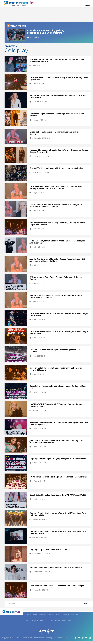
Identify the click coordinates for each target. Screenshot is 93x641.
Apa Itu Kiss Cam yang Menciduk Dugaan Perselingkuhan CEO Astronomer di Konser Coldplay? (57, 260)
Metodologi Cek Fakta (34, 621)
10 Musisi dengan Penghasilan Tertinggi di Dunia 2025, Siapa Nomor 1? (56, 114)
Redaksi (50, 615)
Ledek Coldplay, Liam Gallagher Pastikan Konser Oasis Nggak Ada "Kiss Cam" (57, 242)
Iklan (57, 615)
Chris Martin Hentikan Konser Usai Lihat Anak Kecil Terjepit (56, 585)
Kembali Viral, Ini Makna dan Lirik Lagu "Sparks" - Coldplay (56, 168)
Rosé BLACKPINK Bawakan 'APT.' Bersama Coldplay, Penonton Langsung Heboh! (57, 405)
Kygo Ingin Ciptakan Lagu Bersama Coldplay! (49, 549)
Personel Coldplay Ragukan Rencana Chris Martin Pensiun (55, 567)
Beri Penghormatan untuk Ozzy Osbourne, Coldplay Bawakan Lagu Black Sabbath (57, 223)
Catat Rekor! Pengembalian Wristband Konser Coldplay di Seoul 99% (58, 387)
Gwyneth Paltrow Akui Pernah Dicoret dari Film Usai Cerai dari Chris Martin (57, 96)
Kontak (42, 615)
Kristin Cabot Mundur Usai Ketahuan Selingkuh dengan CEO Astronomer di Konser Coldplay (56, 205)
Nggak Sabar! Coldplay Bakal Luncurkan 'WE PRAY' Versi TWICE (57, 495)
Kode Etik (49, 621)
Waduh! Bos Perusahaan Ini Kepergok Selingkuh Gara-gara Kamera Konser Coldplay (55, 296)
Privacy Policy (60, 621)
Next (85, 604)
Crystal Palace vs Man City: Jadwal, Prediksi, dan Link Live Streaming (45, 31)
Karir (69, 621)
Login (87, 5)
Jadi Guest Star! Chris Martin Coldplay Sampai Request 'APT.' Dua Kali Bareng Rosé (58, 423)
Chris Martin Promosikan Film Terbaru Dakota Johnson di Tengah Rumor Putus (58, 314)
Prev (13, 604)
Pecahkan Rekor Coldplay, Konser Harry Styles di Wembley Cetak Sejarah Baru (58, 78)
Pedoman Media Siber (70, 615)
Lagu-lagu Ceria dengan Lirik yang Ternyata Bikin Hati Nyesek (57, 458)
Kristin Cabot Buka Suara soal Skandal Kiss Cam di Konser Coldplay (55, 133)
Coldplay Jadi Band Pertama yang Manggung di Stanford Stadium (54, 350)
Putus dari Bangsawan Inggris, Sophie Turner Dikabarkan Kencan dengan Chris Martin (58, 151)
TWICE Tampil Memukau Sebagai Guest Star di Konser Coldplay (58, 477)
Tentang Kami (31, 615)
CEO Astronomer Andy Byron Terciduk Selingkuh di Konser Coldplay (55, 278)
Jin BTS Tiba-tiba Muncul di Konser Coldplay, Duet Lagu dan (56, 441)
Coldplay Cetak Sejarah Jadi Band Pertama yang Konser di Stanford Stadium (55, 369)
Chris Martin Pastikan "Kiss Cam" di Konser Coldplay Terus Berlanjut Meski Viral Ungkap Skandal (55, 187)
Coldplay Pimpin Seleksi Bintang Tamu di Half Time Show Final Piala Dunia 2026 (57, 514)
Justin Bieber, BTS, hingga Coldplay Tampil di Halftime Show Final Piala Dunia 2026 (56, 60)
